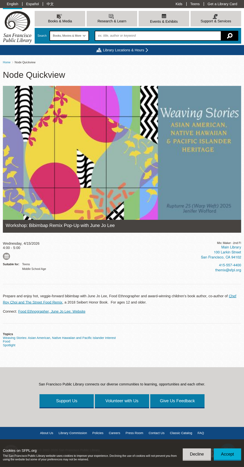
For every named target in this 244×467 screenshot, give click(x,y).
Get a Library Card (222, 4)
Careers (114, 433)
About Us (46, 433)
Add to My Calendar (6, 256)
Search (42, 35)
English (12, 4)
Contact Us (157, 433)
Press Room (134, 433)
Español (32, 4)
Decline (197, 453)
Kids (179, 4)
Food (6, 341)
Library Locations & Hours (123, 50)
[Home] (17, 27)
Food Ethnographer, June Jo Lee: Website (51, 311)
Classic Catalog (181, 433)
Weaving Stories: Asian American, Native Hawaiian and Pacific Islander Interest (59, 338)
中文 (50, 4)
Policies (97, 433)
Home (7, 62)
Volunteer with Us (121, 400)
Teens (195, 4)
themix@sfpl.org (228, 269)
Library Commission (73, 433)
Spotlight (9, 345)
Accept (227, 453)
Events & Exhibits (164, 21)
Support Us (66, 400)
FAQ (201, 433)
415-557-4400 (230, 264)
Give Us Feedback (177, 400)
